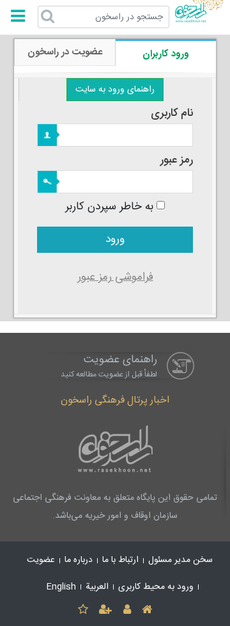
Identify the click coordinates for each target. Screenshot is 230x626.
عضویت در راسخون (64, 52)
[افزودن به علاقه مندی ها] (82, 610)
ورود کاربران (165, 54)
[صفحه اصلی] (146, 610)
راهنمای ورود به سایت (115, 90)
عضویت (41, 560)
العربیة (97, 587)
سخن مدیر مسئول (180, 560)
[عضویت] (106, 610)
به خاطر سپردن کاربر (109, 207)
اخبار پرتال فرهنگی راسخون (115, 400)
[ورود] (127, 610)
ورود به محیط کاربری (156, 587)
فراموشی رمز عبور (115, 277)
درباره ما (79, 560)
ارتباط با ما (120, 560)
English (61, 587)
